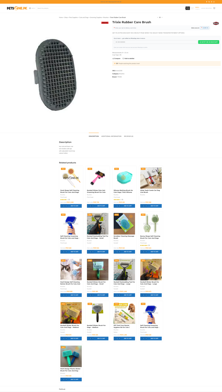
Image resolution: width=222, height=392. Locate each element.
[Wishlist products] (214, 8)
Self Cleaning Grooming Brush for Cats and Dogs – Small (149, 327)
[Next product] (162, 17)
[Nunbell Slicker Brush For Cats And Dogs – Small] (97, 269)
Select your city (195, 27)
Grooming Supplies (96, 17)
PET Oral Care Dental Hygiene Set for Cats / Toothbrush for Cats (122, 327)
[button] (71, 206)
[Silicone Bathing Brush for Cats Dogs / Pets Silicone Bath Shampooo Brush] (124, 178)
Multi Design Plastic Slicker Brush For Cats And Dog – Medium (70, 371)
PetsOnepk (63, 197)
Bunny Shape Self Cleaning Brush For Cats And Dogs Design (150, 238)
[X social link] (209, 1)
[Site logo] (17, 8)
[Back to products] (160, 17)
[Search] (188, 8)
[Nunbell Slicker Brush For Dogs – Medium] (97, 313)
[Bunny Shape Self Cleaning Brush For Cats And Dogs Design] (151, 224)
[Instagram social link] (211, 1)
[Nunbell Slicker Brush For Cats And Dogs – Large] (151, 269)
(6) (122, 199)
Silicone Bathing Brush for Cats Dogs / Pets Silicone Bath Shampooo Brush (123, 192)
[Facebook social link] (207, 1)
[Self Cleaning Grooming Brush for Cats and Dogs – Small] (151, 313)
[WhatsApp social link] (214, 1)
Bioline (115, 332)
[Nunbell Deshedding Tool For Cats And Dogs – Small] (97, 224)
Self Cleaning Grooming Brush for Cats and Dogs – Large (69, 238)
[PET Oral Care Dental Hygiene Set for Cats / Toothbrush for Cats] (124, 313)
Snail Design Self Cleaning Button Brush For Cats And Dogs (70, 284)
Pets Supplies (73, 17)
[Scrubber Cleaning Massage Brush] (124, 224)
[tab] (94, 135)
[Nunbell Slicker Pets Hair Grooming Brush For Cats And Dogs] (97, 178)
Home (61, 17)
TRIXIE (119, 77)
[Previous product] (158, 17)
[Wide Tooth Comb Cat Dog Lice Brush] (151, 178)
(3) (69, 199)
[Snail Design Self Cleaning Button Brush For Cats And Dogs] (71, 269)
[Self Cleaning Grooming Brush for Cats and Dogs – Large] (71, 224)
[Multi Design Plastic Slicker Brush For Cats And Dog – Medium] (71, 356)
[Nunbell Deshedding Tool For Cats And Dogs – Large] (124, 269)
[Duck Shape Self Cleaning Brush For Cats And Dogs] (71, 178)
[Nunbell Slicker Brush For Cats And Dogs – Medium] (71, 313)
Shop (66, 17)
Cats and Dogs (83, 17)
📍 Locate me (204, 27)
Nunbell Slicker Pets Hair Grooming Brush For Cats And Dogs (96, 192)
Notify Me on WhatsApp (210, 42)
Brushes (106, 17)
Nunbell (89, 243)
